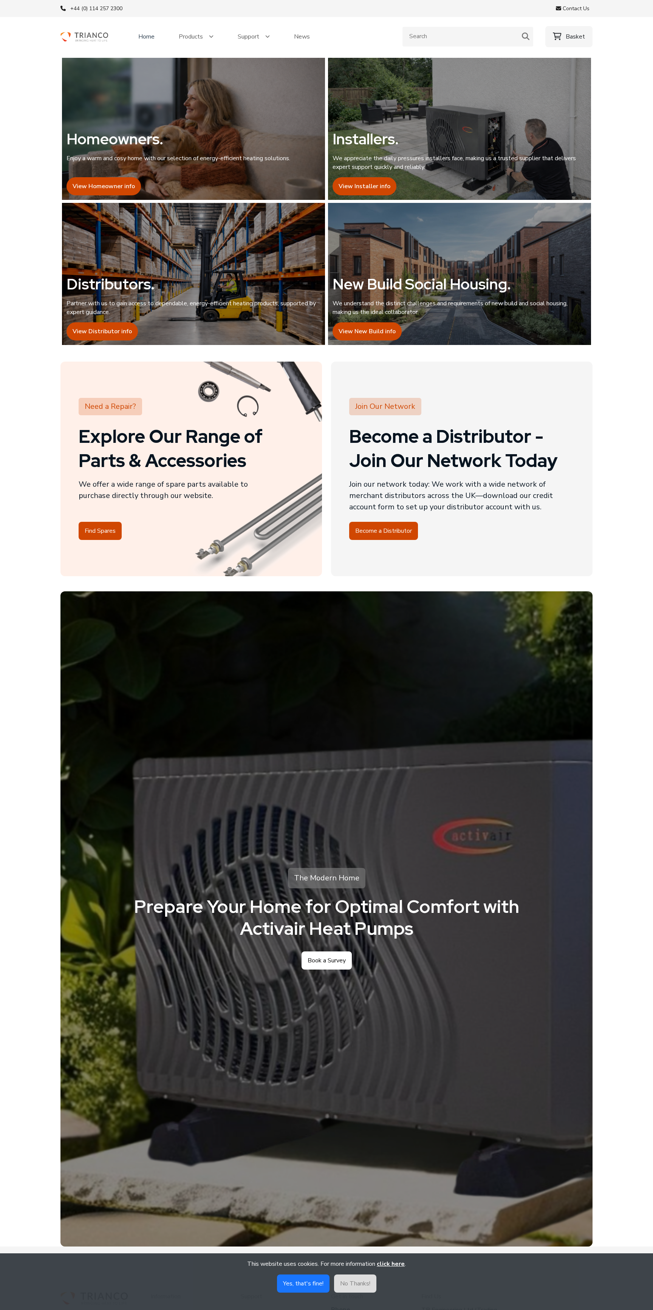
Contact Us (575, 8)
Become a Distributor (383, 531)
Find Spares (100, 531)
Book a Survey (327, 960)
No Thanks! (355, 1283)
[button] (196, 36)
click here (391, 1264)
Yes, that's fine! (303, 1283)
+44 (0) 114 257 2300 (96, 8)
